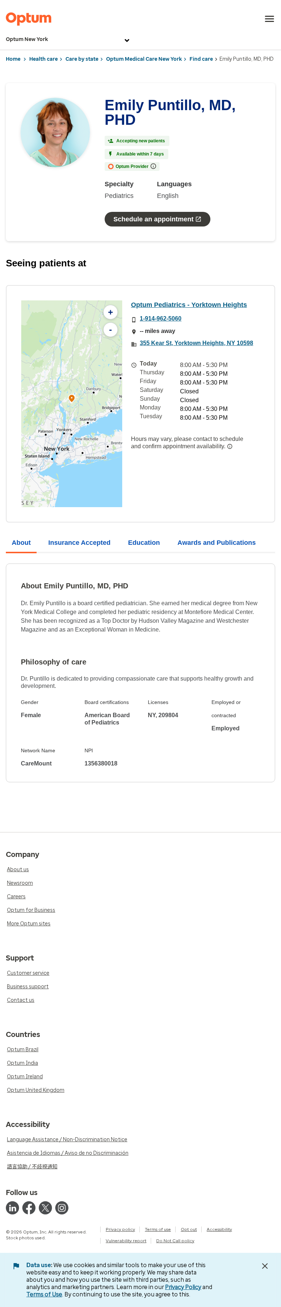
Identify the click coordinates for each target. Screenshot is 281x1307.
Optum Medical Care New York (144, 59)
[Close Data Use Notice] (265, 1266)
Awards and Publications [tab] (216, 542)
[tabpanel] (140, 672)
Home (13, 59)
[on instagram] (61, 1207)
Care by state (81, 59)
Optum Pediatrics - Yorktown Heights (189, 304)
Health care (43, 59)
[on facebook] (28, 1207)
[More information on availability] (230, 446)
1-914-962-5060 (160, 318)
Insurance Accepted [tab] (79, 542)
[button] (71, 399)
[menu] (269, 19)
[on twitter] (45, 1207)
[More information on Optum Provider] (153, 166)
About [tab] (21, 542)
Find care (201, 59)
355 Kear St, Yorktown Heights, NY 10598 (196, 343)
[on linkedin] (12, 1207)
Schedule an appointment (153, 219)
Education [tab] (144, 542)
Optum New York (27, 39)
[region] (71, 403)
